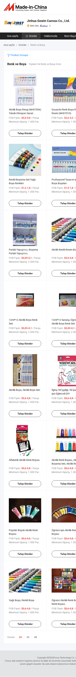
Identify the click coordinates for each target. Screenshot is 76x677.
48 (35, 637)
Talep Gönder (25, 133)
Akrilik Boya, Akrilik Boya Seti (24, 390)
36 (28, 637)
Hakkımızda (50, 36)
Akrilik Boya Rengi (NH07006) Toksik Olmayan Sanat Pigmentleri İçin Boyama (25, 113)
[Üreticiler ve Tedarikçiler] (26, 7)
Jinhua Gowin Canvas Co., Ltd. (48, 21)
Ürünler (33, 36)
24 (20, 637)
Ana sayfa (12, 36)
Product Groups (19, 55)
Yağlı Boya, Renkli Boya (21, 600)
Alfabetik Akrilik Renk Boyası (24, 460)
